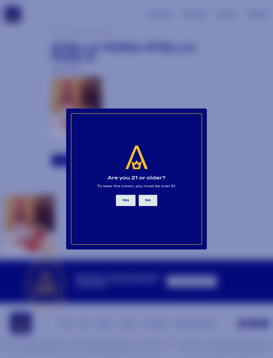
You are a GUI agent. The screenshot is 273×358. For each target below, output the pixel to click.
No (148, 200)
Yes (125, 200)
